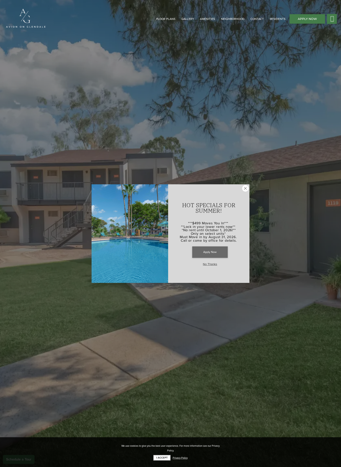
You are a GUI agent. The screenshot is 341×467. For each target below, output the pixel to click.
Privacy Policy (180, 458)
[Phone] (332, 19)
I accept (162, 457)
